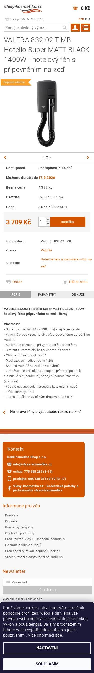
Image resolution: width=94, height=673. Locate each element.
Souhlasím (47, 664)
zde (58, 635)
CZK (81, 19)
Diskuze (78, 294)
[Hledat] (64, 27)
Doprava (11, 521)
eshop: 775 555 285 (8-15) (33, 471)
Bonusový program (19, 527)
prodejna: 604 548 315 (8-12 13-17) (39, 479)
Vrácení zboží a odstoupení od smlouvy (34, 557)
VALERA (46, 250)
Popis (15, 294)
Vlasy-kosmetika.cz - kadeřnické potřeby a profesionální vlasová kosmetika (45, 488)
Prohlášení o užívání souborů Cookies (32, 551)
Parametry (47, 294)
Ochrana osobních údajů (23, 545)
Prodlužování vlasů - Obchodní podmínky (35, 539)
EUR (87, 19)
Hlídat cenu (78, 282)
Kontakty (11, 515)
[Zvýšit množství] (48, 219)
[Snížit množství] (48, 223)
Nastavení (47, 648)
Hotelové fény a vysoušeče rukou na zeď (45, 411)
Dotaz (17, 282)
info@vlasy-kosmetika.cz (32, 464)
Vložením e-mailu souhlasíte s (27, 601)
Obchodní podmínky (19, 533)
